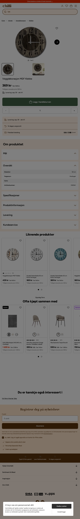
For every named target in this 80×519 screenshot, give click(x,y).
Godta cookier (62, 506)
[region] (38, 509)
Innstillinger (61, 512)
